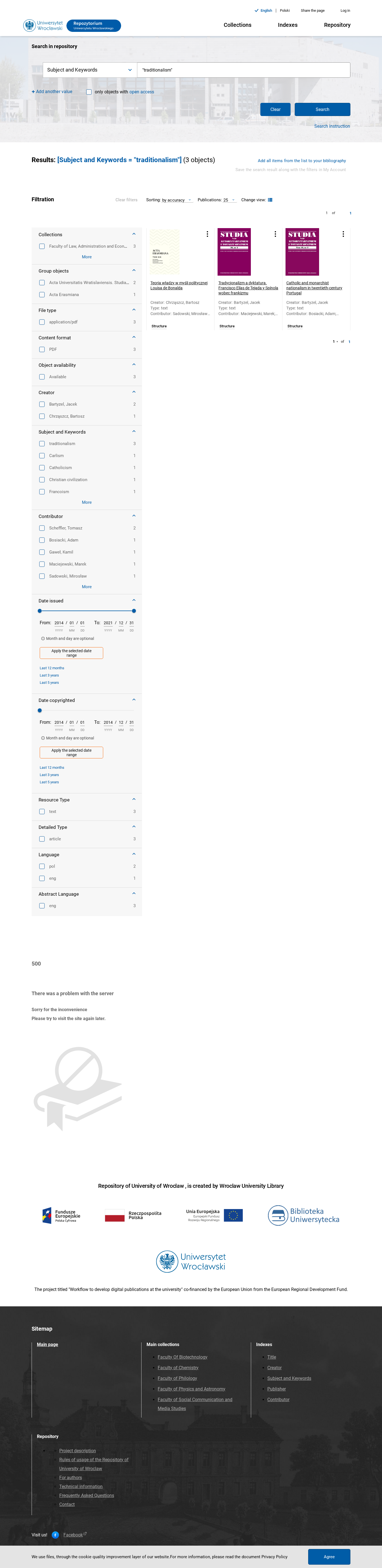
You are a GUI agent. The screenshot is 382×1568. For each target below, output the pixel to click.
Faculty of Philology (177, 1378)
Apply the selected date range (71, 653)
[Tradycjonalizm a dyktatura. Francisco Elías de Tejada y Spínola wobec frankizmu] (241, 252)
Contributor (278, 1399)
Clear (275, 109)
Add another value (54, 91)
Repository (337, 25)
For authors (70, 1477)
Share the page (313, 10)
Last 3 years (49, 675)
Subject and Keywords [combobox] (72, 70)
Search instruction (332, 126)
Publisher (276, 1389)
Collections (237, 25)
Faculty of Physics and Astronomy (191, 1389)
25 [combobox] (225, 200)
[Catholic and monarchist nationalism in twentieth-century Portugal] (309, 252)
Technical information (81, 1486)
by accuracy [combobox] (173, 200)
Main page (47, 1344)
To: (97, 622)
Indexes (288, 25)
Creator (274, 1367)
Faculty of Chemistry (178, 1367)
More (87, 256)
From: (45, 622)
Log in (345, 10)
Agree (329, 1556)
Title (271, 1357)
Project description (77, 1450)
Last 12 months (52, 668)
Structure (159, 326)
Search (322, 109)
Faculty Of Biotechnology (182, 1357)
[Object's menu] (207, 234)
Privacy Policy (274, 1556)
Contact (67, 1504)
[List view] (269, 200)
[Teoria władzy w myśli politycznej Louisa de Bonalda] (173, 252)
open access (141, 91)
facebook (73, 1535)
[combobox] (243, 70)
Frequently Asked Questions (86, 1495)
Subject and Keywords (289, 1378)
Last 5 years (49, 682)
